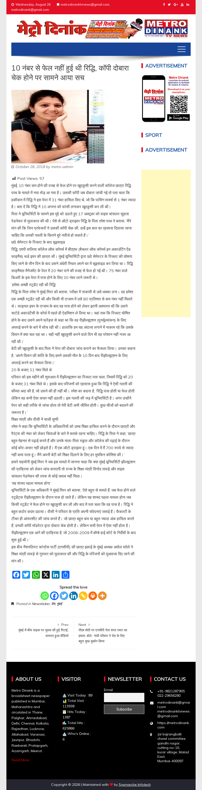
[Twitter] (64, 595)
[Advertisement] (166, 243)
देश (53, 604)
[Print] (92, 595)
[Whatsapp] (44, 595)
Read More (20, 760)
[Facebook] (54, 595)
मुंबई (59, 604)
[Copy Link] (83, 595)
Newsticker (41, 604)
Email (108, 690)
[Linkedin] (73, 595)
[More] (102, 595)
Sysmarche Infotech (135, 784)
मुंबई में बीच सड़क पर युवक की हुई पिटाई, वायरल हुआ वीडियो (43, 630)
